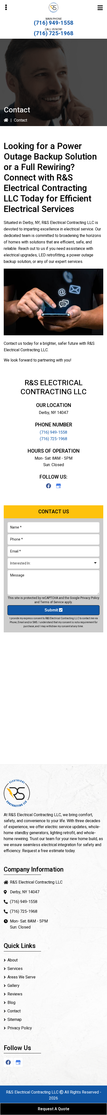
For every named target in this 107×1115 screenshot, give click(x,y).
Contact (14, 1011)
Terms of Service (52, 602)
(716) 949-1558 (53, 23)
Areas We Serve (21, 977)
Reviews (14, 994)
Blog (11, 1003)
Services (15, 969)
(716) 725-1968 (53, 33)
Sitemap (14, 1020)
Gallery (13, 986)
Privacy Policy (89, 598)
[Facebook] (48, 485)
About (12, 960)
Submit (52, 610)
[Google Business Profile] (58, 485)
